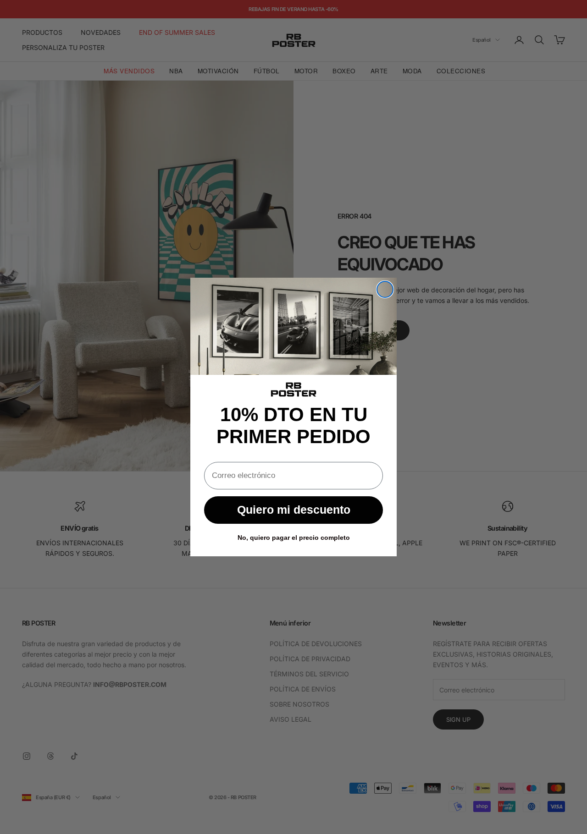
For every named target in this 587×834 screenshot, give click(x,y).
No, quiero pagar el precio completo (294, 537)
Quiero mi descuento (293, 509)
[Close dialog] (385, 289)
